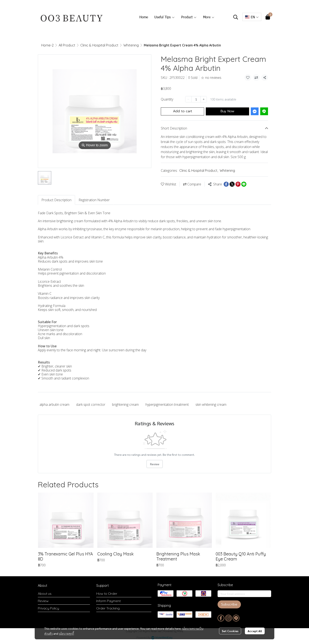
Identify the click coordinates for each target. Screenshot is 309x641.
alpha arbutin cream (54, 404)
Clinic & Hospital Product (99, 45)
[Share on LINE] (243, 184)
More (207, 17)
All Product (67, 45)
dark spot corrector (90, 404)
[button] (235, 17)
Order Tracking (108, 608)
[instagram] (228, 618)
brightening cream (125, 404)
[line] (236, 618)
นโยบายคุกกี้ (66, 633)
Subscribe (229, 604)
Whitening (131, 45)
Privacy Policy (48, 608)
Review (154, 464)
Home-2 (47, 45)
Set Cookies (230, 631)
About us (45, 593)
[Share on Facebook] (226, 184)
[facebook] (221, 618)
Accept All (255, 631)
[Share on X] (232, 184)
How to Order (106, 593)
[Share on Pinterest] (237, 184)
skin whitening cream (210, 404)
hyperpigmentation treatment (167, 404)
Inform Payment (108, 601)
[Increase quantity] (204, 99)
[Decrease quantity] (188, 99)
